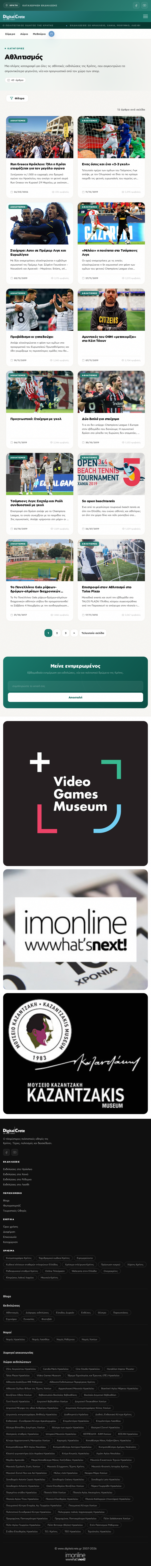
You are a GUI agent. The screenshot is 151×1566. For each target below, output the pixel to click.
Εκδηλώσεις (11, 1305)
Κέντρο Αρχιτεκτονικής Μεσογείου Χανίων (28, 1440)
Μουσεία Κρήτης (49, 1277)
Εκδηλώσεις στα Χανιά (15, 1174)
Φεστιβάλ (46, 1319)
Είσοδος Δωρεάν (65, 1312)
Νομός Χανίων (89, 1339)
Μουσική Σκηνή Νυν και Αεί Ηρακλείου (26, 1472)
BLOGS (83, 25)
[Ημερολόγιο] (51, 34)
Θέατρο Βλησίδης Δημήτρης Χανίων (25, 1427)
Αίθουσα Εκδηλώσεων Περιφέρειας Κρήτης (72, 1381)
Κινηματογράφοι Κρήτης (19, 1258)
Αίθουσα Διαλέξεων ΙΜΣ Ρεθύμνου (24, 1381)
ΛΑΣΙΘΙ (57, 25)
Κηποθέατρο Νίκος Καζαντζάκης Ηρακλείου (108, 1440)
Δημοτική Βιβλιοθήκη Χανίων (52, 1401)
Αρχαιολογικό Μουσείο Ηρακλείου (76, 1388)
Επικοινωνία (10, 1236)
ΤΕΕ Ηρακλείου (73, 1531)
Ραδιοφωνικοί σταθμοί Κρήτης (22, 1271)
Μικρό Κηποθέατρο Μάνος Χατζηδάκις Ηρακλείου (57, 1459)
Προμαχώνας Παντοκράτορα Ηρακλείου (27, 1518)
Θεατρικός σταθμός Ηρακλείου (22, 1433)
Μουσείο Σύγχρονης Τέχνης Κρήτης (66, 1466)
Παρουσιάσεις (120, 1312)
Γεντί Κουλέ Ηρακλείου (18, 1401)
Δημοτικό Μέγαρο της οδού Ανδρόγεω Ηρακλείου (32, 1407)
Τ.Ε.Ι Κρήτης (51, 1531)
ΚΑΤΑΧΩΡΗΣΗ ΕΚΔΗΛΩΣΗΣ (39, 5)
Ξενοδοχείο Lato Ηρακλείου (105, 1479)
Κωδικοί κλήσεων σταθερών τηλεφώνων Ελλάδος (32, 1264)
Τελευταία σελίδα (93, 633)
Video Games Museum (49, 1375)
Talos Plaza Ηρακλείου (18, 1375)
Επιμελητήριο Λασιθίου (108, 1420)
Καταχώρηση (10, 1242)
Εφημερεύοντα (85, 1258)
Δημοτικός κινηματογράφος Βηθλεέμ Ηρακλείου (31, 1414)
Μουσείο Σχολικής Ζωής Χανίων (23, 1466)
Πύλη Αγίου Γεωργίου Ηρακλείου (23, 1524)
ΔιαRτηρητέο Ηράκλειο (76, 1414)
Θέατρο (102, 1312)
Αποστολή (75, 697)
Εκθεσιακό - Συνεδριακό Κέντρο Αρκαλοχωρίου (31, 1420)
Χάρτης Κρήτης (135, 1264)
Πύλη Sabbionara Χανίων (117, 1518)
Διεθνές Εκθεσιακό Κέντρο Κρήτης (113, 1414)
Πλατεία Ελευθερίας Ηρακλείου (62, 1498)
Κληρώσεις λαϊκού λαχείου (20, 1277)
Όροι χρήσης (10, 1226)
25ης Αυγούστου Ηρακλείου (21, 1368)
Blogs (6, 1200)
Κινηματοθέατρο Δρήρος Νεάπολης (117, 1446)
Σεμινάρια (11, 1319)
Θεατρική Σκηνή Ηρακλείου (105, 1427)
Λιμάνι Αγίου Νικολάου (108, 1453)
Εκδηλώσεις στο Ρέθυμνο (17, 1179)
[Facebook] (136, 5)
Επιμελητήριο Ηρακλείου (76, 1420)
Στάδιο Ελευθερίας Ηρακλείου (22, 1531)
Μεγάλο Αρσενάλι (15, 1459)
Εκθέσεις (86, 1312)
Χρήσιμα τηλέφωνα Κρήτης (79, 1264)
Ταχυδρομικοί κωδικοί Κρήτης (54, 1258)
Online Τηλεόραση (55, 1271)
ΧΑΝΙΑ (33, 25)
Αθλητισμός (12, 1312)
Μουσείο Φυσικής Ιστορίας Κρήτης (110, 1466)
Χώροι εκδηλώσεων (17, 1361)
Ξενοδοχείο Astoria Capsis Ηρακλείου (25, 1479)
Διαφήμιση (9, 1231)
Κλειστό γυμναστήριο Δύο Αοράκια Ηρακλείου (30, 1453)
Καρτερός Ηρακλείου (68, 1440)
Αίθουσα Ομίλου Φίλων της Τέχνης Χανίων (28, 1388)
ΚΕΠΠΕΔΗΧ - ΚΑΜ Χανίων (97, 1433)
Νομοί (7, 1332)
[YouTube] (144, 5)
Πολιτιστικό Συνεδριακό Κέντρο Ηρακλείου (28, 1511)
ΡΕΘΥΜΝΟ (45, 25)
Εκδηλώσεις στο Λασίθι (16, 1184)
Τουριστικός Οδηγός (14, 1210)
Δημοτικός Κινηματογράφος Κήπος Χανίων (88, 1407)
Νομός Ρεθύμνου (66, 1339)
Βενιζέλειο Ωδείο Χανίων (19, 1394)
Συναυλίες (29, 1319)
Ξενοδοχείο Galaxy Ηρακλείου (68, 1479)
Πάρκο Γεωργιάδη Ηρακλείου (106, 1485)
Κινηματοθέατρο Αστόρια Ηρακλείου (72, 1446)
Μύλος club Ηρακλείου (66, 1472)
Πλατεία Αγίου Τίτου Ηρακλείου (22, 1498)
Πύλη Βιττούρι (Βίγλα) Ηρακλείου (65, 1524)
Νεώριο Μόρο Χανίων (96, 1472)
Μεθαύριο (39, 33)
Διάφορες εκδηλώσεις (37, 1312)
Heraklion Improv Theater (120, 1368)
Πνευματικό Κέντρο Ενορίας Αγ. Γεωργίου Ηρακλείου (34, 1505)
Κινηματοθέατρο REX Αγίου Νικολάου (26, 1446)
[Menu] (145, 16)
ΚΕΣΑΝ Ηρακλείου (128, 1433)
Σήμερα (10, 33)
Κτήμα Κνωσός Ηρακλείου (75, 1453)
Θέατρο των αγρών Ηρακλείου (68, 1427)
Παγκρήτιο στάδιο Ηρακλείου (21, 1492)
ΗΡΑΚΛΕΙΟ (20, 25)
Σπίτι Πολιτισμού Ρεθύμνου (104, 1524)
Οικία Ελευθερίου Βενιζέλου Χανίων (65, 1485)
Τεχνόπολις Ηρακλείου (99, 1531)
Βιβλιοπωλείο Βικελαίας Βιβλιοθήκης (58, 1394)
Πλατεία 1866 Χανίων (55, 1492)
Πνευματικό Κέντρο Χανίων (83, 1505)
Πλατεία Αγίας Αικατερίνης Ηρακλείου (92, 1492)
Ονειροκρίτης (111, 1271)
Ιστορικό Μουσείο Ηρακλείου (61, 1433)
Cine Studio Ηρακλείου (88, 1368)
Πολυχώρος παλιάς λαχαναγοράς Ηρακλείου (81, 1511)
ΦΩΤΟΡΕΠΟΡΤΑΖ (101, 25)
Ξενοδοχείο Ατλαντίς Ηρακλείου (22, 1485)
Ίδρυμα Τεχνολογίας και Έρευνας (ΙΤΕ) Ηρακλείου (94, 1375)
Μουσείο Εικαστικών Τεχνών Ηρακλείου (111, 1459)
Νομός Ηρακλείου (15, 1339)
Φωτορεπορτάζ (11, 1205)
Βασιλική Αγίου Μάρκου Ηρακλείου (119, 1388)
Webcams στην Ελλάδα (84, 1271)
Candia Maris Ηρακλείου (56, 1368)
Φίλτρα (19, 98)
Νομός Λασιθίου (41, 1339)
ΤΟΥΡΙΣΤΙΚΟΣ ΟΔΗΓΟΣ (130, 25)
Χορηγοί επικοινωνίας (18, 1352)
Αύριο (24, 33)
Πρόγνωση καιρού (110, 1264)
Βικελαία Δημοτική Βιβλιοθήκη (100, 1394)
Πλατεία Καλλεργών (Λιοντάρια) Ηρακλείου (107, 1498)
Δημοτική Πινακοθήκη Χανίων (90, 1401)
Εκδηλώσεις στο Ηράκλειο (17, 1169)
